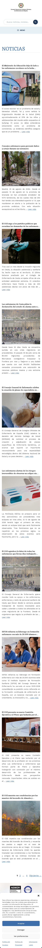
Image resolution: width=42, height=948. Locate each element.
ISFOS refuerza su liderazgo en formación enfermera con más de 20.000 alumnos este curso (20, 634)
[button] (38, 896)
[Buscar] (35, 22)
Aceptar (21, 923)
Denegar (21, 930)
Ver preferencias (21, 936)
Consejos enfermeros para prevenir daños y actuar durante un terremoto (20, 147)
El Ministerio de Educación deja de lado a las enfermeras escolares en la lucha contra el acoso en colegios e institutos (20, 68)
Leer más (26, 132)
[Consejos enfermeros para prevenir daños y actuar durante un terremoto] (21, 168)
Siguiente (35, 875)
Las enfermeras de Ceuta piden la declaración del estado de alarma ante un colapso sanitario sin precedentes (20, 307)
